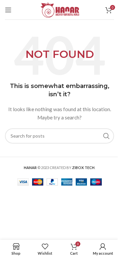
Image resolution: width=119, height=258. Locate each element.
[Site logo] (59, 9)
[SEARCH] (106, 136)
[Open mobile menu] (8, 10)
